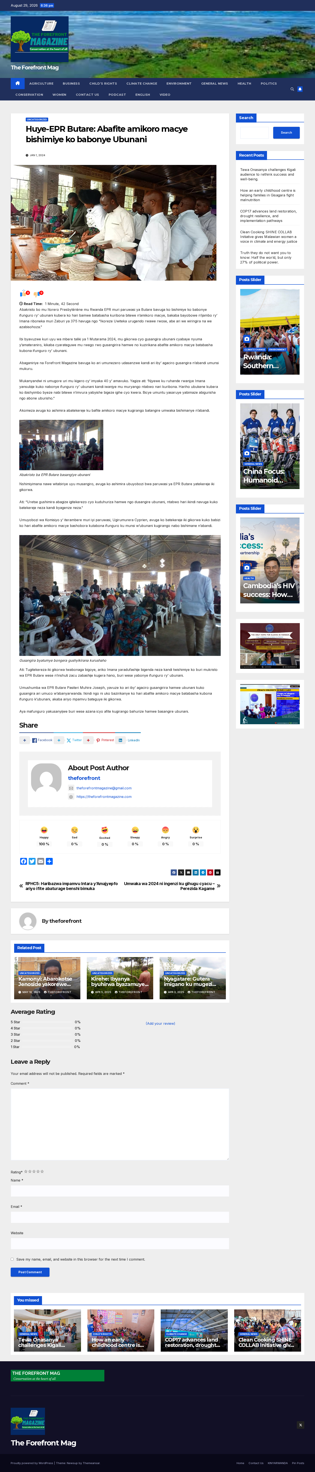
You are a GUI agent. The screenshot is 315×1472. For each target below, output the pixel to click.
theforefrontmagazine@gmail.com (104, 788)
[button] (292, 89)
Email (16, 1206)
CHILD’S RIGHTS (103, 83)
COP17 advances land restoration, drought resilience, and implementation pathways (268, 216)
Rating (17, 1172)
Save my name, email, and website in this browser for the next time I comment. (80, 1259)
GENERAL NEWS (214, 83)
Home (240, 1463)
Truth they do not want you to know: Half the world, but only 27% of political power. (265, 257)
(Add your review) (160, 1023)
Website (17, 1233)
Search (246, 117)
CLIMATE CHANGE (141, 83)
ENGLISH (142, 95)
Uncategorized (37, 119)
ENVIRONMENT (179, 83)
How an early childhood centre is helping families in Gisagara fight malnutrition (268, 195)
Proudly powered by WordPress (32, 1463)
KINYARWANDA (278, 1463)
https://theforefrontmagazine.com (104, 796)
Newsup (72, 1463)
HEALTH (244, 83)
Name (17, 1180)
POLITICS (269, 83)
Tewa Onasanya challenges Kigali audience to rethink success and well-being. (268, 174)
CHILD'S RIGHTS (102, 1334)
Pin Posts (298, 1463)
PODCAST (117, 95)
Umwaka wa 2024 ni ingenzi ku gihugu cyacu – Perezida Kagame (169, 886)
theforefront (84, 778)
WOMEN (59, 95)
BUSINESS (71, 83)
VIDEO (165, 95)
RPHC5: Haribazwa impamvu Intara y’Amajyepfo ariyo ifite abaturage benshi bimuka (72, 886)
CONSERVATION (29, 95)
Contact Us (87, 95)
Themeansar (91, 1463)
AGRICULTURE (41, 83)
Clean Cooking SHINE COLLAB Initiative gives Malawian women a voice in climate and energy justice (268, 237)
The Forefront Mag (34, 67)
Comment (20, 1083)
